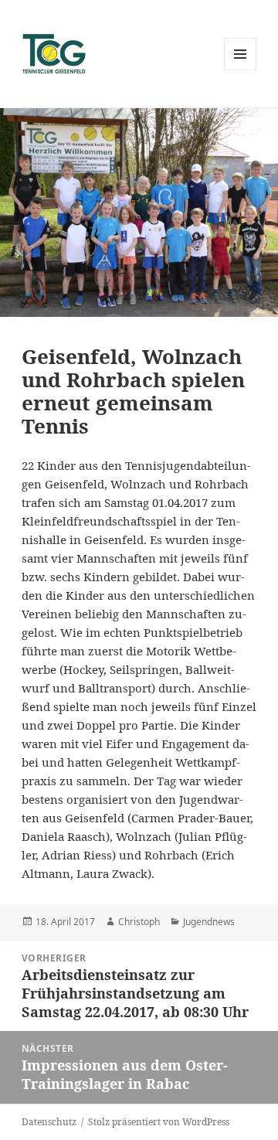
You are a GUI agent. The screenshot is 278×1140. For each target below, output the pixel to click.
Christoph (139, 921)
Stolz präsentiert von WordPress (158, 1121)
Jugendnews (209, 921)
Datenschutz (49, 1121)
